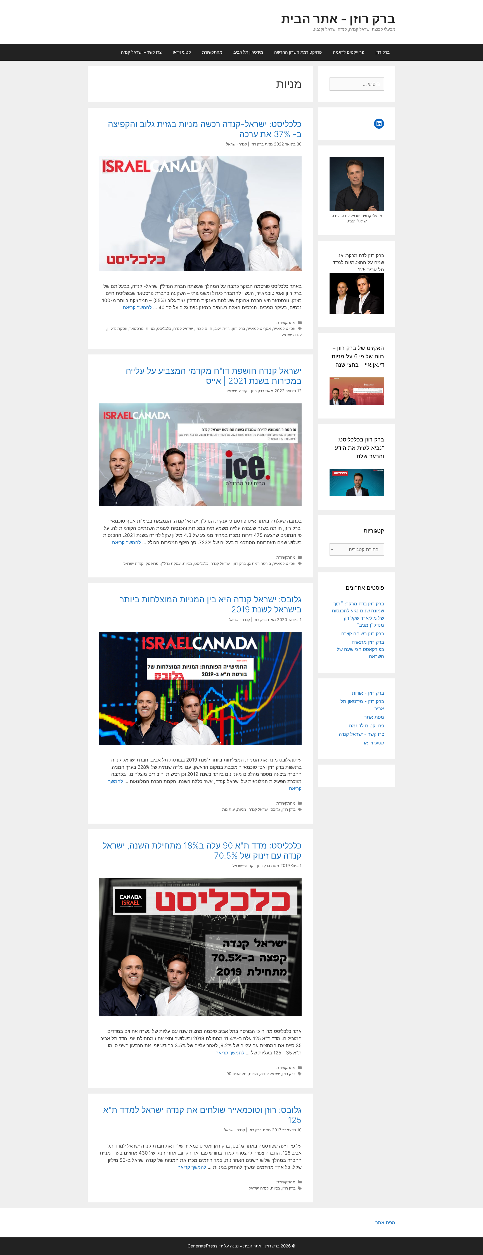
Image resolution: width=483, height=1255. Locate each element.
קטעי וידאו (182, 52)
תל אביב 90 (236, 1073)
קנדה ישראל (292, 334)
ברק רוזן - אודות (368, 693)
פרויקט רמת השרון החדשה (298, 52)
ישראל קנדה (183, 328)
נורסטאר (136, 328)
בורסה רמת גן (259, 563)
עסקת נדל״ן (117, 328)
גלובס (275, 809)
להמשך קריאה (137, 307)
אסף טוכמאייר (259, 328)
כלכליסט (164, 328)
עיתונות (228, 809)
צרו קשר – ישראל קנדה (141, 52)
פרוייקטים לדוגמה (348, 52)
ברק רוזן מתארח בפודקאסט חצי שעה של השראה (360, 649)
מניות (150, 328)
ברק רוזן (382, 52)
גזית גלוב (221, 328)
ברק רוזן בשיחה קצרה (362, 633)
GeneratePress (202, 1246)
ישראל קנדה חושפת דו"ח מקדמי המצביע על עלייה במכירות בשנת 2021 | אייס (214, 376)
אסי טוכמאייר (284, 328)
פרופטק (152, 563)
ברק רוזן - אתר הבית (338, 18)
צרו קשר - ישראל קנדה (361, 734)
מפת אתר (374, 717)
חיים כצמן (203, 328)
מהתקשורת (212, 52)
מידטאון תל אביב (248, 52)
